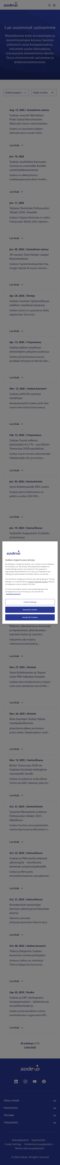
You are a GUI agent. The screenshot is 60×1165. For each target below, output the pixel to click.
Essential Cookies (30, 610)
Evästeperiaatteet (13, 594)
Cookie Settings (30, 602)
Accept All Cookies (30, 617)
